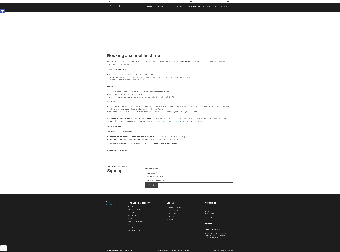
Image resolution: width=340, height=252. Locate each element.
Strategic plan (132, 218)
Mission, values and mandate (136, 209)
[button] (2, 11)
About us (130, 206)
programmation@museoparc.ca (172, 121)
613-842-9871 (209, 217)
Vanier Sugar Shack (175, 7)
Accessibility (170, 219)
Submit (151, 185)
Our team (131, 212)
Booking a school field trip (174, 210)
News (129, 224)
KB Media (230, 250)
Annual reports (132, 215)
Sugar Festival (170, 216)
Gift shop (130, 227)
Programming (190, 7)
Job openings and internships (136, 221)
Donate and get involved (208, 7)
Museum (149, 7)
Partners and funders (134, 230)
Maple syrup (159, 7)
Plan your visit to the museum (175, 207)
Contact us (225, 7)
